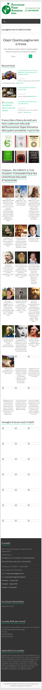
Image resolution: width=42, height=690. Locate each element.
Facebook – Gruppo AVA (10, 580)
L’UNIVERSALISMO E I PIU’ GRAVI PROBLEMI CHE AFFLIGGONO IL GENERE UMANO (27, 72)
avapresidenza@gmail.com (15, 573)
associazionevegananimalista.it (15, 577)
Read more (19, 83)
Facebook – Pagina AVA (9, 584)
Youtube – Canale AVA (9, 587)
